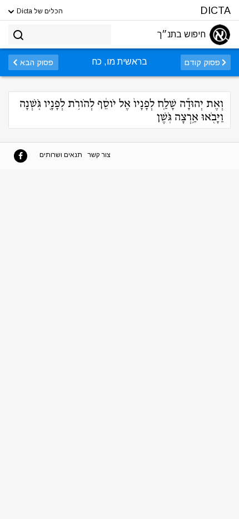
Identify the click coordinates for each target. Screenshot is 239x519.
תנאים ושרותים (60, 155)
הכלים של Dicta (39, 11)
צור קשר (99, 155)
